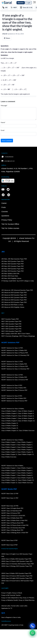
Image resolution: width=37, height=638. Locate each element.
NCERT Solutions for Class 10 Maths (12, 408)
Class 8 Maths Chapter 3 (8, 470)
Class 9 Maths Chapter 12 (26, 454)
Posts (3, 207)
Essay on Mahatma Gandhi (9, 600)
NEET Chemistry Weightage (9, 336)
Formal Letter (15, 606)
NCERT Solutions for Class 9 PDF (11, 385)
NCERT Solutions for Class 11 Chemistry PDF (15, 369)
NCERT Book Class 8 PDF (9, 545)
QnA (3, 613)
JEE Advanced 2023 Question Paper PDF (14, 292)
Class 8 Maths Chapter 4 (24, 470)
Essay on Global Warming (26, 600)
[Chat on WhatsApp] (32, 633)
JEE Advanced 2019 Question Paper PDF (14, 302)
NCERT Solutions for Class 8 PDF (11, 396)
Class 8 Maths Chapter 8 (24, 475)
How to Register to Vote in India (11, 617)
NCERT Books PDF (9, 489)
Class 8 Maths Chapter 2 (24, 468)
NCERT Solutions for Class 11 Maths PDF (14, 364)
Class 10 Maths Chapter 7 (9, 418)
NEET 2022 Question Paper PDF (11, 324)
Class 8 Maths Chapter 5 (8, 473)
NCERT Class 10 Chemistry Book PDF (13, 528)
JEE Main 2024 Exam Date (9, 276)
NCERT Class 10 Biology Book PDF (12, 530)
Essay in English (6, 593)
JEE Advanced (5, 290)
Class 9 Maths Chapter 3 (8, 444)
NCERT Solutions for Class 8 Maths (12, 465)
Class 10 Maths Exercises (26, 430)
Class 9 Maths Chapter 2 (24, 442)
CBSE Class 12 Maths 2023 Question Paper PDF (16, 559)
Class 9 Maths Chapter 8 (24, 449)
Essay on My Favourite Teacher (10, 595)
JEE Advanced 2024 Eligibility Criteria (12, 307)
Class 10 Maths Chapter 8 (26, 418)
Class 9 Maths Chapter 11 (9, 454)
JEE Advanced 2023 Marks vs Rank (12, 305)
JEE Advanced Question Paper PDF (22, 290)
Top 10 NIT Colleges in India (25, 281)
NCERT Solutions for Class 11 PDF (12, 361)
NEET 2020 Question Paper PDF (11, 329)
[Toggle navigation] (34, 3)
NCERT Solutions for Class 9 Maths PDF (13, 388)
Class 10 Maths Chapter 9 (9, 421)
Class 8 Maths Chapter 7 (8, 475)
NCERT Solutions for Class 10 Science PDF (14, 379)
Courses (4, 212)
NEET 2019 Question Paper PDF (11, 331)
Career (4, 203)
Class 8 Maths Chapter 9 (8, 478)
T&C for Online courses (10, 228)
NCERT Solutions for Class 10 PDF (12, 375)
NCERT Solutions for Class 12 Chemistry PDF (15, 355)
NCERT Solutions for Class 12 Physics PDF (14, 353)
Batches (21, 3)
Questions (5, 216)
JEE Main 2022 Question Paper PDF (12, 264)
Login (28, 3)
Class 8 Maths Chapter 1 (8, 468)
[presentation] (11, 63)
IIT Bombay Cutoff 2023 (8, 281)
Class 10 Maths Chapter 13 (9, 428)
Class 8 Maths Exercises (25, 482)
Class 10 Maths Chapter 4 (26, 413)
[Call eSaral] (32, 626)
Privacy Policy (6, 220)
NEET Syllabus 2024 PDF (9, 333)
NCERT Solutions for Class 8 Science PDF (14, 401)
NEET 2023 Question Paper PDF (11, 321)
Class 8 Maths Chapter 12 (26, 480)
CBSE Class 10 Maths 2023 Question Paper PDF (16, 573)
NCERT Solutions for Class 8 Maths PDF (13, 398)
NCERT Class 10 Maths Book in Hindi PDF (14, 520)
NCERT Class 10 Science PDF (10, 513)
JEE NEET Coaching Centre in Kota (12, 625)
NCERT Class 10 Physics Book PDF (12, 523)
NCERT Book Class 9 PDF (9, 540)
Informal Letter (5, 606)
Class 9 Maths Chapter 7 (8, 449)
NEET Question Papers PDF (10, 319)
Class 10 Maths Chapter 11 (9, 423)
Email (2, 130)
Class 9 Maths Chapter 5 (8, 447)
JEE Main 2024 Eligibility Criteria (11, 278)
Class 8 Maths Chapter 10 (25, 478)
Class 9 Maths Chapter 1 (8, 442)
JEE (3, 252)
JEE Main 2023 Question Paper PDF (12, 261)
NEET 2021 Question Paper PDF (11, 326)
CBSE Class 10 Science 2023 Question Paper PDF (16, 576)
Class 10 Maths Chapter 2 (26, 411)
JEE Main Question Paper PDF (17, 259)
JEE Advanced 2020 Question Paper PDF (14, 300)
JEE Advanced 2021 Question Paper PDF (14, 297)
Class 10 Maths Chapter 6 (26, 416)
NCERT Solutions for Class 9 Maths (12, 440)
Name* (3, 122)
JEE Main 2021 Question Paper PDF (12, 266)
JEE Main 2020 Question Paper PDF (12, 268)
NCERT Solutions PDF (10, 342)
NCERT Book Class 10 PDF (9, 506)
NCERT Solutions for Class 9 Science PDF (14, 390)
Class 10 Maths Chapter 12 (9, 425)
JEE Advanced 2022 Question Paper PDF (14, 295)
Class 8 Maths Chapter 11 (9, 480)
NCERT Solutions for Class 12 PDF (12, 348)
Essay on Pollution (28, 597)
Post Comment (7, 140)
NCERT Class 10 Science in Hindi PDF (13, 515)
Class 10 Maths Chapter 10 (26, 421)
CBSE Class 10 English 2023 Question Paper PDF (16, 578)
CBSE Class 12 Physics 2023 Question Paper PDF (16, 561)
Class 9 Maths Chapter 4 (24, 444)
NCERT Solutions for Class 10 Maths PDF (14, 377)
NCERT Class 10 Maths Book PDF (11, 518)
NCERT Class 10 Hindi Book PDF (11, 511)
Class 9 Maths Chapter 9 (8, 452)
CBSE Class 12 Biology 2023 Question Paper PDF (16, 566)
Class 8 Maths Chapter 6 (24, 473)
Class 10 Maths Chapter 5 (9, 416)
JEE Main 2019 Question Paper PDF (12, 271)
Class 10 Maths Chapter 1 (9, 411)
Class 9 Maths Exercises (8, 457)
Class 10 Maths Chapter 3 (9, 413)
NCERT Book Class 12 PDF (9, 493)
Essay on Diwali (17, 593)
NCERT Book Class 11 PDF (9, 498)
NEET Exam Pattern (24, 333)
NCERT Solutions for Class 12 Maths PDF (14, 350)
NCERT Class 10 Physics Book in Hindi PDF (14, 525)
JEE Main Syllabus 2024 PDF (10, 273)
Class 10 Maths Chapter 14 (9, 430)
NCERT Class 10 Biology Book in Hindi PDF (14, 532)
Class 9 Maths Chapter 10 (25, 452)
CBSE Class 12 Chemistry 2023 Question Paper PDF (17, 564)
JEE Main (4, 259)
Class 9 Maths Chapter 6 (24, 447)
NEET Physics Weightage (27, 336)
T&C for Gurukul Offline (10, 224)
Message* (4, 105)
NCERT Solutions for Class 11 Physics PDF (14, 366)
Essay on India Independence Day (11, 597)
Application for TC (6, 608)
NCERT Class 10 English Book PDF (12, 508)
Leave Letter (23, 606)
